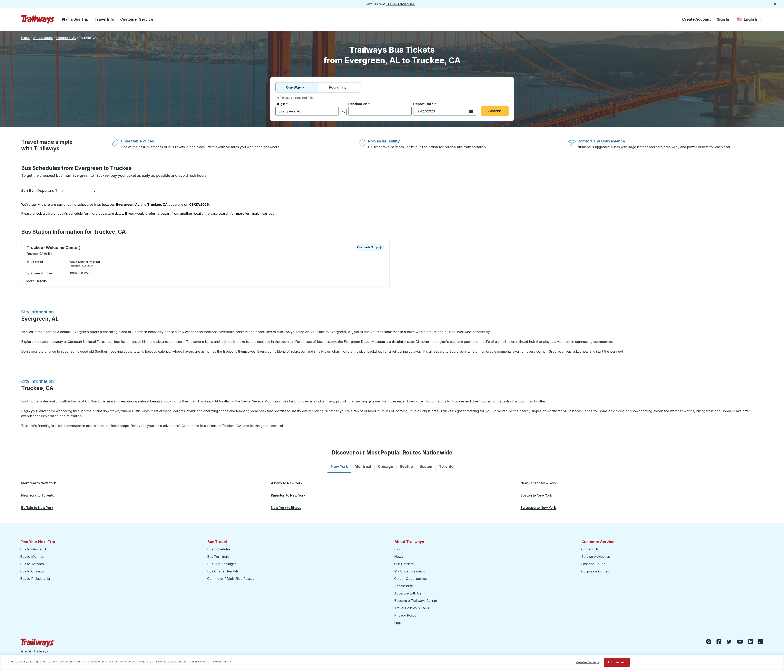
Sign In (723, 19)
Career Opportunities (410, 579)
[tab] (339, 466)
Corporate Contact (595, 571)
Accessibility (403, 586)
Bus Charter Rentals (222, 571)
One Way (293, 87)
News (398, 556)
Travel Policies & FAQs (411, 608)
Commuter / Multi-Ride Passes (230, 579)
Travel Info (104, 19)
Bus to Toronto (32, 564)
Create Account (696, 19)
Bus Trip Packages (221, 564)
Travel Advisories (400, 4)
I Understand (617, 662)
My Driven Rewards (409, 571)
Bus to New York (33, 549)
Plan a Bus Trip (75, 19)
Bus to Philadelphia (35, 579)
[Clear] (334, 111)
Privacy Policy (405, 615)
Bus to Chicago (32, 571)
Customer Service (136, 19)
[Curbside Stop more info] (380, 247)
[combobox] (307, 111)
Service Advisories (595, 556)
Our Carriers (404, 564)
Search (494, 111)
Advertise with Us (407, 593)
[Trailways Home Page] (38, 19)
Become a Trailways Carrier (416, 601)
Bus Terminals (218, 556)
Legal (398, 623)
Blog (397, 549)
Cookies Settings (587, 662)
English (749, 20)
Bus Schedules (218, 549)
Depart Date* (424, 104)
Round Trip (337, 87)
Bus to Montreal (32, 556)
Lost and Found (593, 564)
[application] (205, 264)
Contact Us (590, 549)
